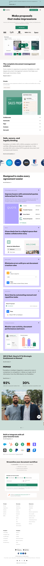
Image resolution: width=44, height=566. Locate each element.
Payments (18, 513)
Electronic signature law (33, 511)
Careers (17, 536)
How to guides (31, 513)
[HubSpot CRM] (10, 444)
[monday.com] (22, 444)
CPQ (17, 521)
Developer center (32, 515)
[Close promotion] (40, 1)
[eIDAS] (25, 553)
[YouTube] (26, 560)
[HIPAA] (19, 553)
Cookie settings (13, 557)
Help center (27, 6)
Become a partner (19, 540)
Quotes (17, 509)
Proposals (18, 505)
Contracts (18, 511)
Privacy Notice (27, 487)
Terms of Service (21, 487)
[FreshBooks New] (34, 450)
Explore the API (19, 454)
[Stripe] (34, 444)
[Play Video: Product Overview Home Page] (22, 45)
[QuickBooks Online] (10, 450)
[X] (22, 560)
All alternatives (6, 542)
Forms (17, 515)
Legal (10, 557)
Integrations (5, 507)
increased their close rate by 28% (21, 494)
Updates (4, 511)
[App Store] (26, 550)
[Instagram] (24, 560)
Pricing (4, 505)
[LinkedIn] (17, 560)
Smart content (7, 87)
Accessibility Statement (20, 557)
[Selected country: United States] (24, 481)
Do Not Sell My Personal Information (29, 557)
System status (31, 517)
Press (17, 542)
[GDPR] (23, 553)
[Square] (4, 450)
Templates (31, 507)
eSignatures (18, 507)
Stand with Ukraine (19, 538)
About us (17, 532)
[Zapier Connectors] (28, 444)
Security (4, 513)
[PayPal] (16, 450)
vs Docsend (5, 540)
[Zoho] (22, 450)
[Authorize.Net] (28, 450)
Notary (17, 517)
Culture (17, 534)
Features (4, 509)
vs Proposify (5, 538)
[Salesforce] (4, 444)
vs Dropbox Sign (6, 534)
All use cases (18, 525)
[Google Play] (18, 550)
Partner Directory (32, 521)
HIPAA (4, 515)
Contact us (18, 544)
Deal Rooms (18, 523)
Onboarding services (33, 519)
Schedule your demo (22, 484)
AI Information (38, 557)
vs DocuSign (5, 532)
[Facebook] (19, 560)
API (16, 519)
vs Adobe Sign (6, 536)
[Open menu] (40, 10)
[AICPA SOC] (21, 553)
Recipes (30, 523)
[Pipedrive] (16, 444)
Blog (30, 509)
